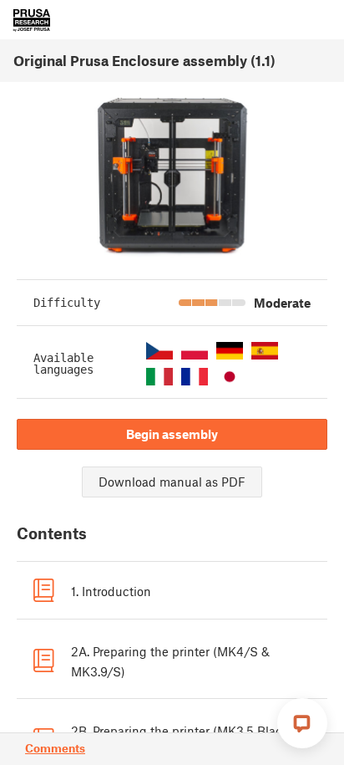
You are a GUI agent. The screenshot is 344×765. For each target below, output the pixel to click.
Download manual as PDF (172, 481)
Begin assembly (172, 433)
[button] (159, 351)
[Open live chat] (302, 723)
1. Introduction (111, 591)
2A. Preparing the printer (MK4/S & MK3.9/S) (170, 661)
